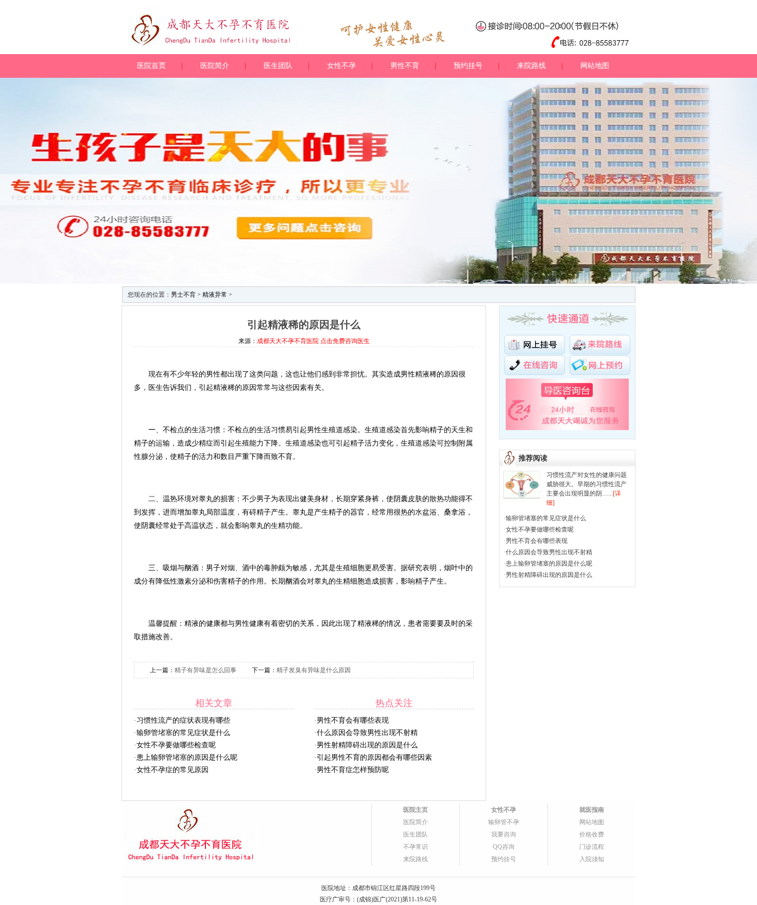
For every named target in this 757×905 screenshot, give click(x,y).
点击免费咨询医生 (345, 341)
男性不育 (404, 66)
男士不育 (183, 294)
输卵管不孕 (503, 822)
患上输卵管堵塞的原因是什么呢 (186, 757)
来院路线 (531, 66)
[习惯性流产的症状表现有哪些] (522, 476)
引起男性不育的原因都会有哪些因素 (374, 757)
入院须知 (591, 859)
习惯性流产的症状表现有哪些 (183, 720)
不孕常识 (415, 846)
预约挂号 (468, 66)
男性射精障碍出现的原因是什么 (367, 745)
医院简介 (214, 66)
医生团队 (278, 66)
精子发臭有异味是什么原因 (314, 670)
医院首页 (151, 66)
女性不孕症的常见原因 (172, 770)
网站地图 (594, 66)
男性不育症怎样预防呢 (353, 770)
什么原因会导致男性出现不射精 (367, 733)
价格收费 (591, 834)
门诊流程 (591, 846)
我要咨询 (503, 834)
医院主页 (415, 809)
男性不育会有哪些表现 (353, 720)
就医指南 (591, 809)
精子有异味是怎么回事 (205, 670)
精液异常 (214, 294)
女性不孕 (341, 66)
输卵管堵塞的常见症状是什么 (183, 733)
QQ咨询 (503, 846)
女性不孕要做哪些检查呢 (176, 745)
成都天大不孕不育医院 (288, 341)
